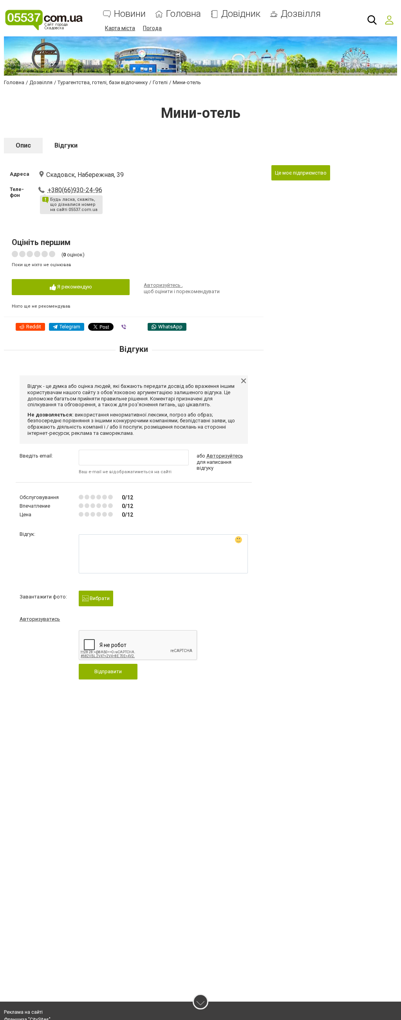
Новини (130, 14)
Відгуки (66, 145)
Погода (152, 28)
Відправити (108, 671)
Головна (183, 14)
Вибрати (99, 598)
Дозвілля (301, 14)
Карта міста (120, 28)
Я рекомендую (74, 287)
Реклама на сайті (23, 1012)
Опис (23, 145)
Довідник (240, 14)
